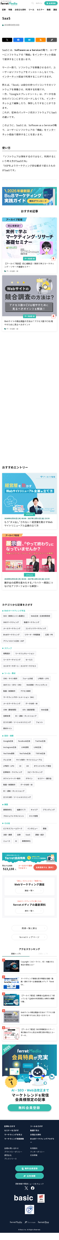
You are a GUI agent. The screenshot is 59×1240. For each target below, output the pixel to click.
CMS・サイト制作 (10, 678)
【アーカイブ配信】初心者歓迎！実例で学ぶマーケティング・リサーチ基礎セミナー (29, 265)
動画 (49, 9)
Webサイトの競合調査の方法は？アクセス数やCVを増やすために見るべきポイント (28, 323)
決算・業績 (7, 834)
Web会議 (44, 709)
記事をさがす (9, 1126)
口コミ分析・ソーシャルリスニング (17, 722)
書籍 (44, 828)
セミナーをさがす (11, 1130)
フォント (39, 722)
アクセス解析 (25, 691)
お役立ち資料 (20, 9)
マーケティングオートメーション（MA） (19, 697)
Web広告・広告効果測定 (40, 616)
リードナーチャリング (11, 659)
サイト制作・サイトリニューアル (29, 759)
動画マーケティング (31, 622)
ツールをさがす (36, 1126)
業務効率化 (7, 809)
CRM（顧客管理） (10, 709)
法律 (18, 834)
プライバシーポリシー (13, 1151)
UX (27, 766)
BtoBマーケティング (11, 634)
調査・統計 (39, 834)
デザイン (29, 778)
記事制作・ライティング (12, 772)
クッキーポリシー (37, 1151)
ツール (31, 9)
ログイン (39, 3)
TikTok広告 (40, 753)
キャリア (34, 809)
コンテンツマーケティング (35, 628)
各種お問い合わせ (11, 1148)
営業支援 (6, 716)
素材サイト (7, 728)
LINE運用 (25, 747)
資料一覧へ (29, 910)
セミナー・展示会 (44, 778)
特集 (10, 9)
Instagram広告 (9, 747)
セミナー (40, 9)
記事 (4, 9)
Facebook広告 (24, 741)
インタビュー (32, 828)
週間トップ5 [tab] (16, 953)
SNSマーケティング (11, 622)
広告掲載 (33, 1155)
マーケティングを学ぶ (13, 1134)
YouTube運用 (8, 753)
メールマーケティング (11, 628)
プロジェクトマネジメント (13, 816)
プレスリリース (10, 1158)
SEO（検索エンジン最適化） (14, 616)
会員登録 (52, 3)
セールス (29, 659)
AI (16, 841)
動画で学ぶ (34, 1130)
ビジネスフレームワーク (12, 828)
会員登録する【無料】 (45, 867)
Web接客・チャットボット (36, 685)
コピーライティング (35, 772)
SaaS (28, 834)
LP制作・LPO (43, 678)
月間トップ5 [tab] (43, 953)
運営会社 (7, 1155)
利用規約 (33, 1148)
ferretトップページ (29, 937)
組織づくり (21, 809)
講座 (55, 9)
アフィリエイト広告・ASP (13, 641)
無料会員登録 (31, 1168)
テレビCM (7, 759)
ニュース (6, 841)
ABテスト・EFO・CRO (12, 685)
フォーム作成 (27, 678)
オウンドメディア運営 (42, 766)
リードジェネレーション (24, 653)
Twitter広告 (40, 741)
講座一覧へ (29, 890)
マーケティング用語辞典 (14, 1138)
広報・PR (49, 634)
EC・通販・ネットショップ (25, 716)
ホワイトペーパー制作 (11, 778)
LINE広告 (37, 747)
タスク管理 (33, 816)
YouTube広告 (25, 753)
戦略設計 (6, 653)
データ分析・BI (29, 258)
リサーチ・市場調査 (32, 634)
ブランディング (49, 809)
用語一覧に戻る (29, 928)
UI (20, 766)
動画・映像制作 (9, 691)
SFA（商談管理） (29, 709)
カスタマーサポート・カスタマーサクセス (19, 666)
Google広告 (8, 741)
